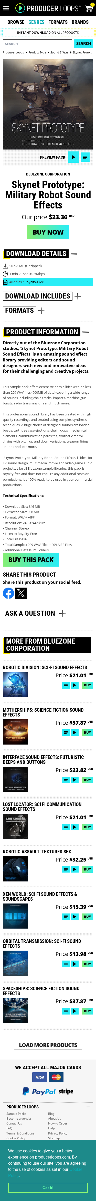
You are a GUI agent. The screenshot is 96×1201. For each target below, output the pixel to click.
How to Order (57, 1123)
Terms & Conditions (20, 1133)
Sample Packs (16, 1113)
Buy (87, 685)
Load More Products (48, 1045)
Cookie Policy (15, 1138)
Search (83, 43)
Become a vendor (18, 1118)
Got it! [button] (48, 1188)
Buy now (48, 232)
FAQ (9, 1128)
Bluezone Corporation (48, 174)
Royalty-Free (34, 282)
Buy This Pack (30, 559)
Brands (80, 22)
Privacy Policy (57, 1133)
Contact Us (14, 1123)
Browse (15, 22)
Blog (51, 1113)
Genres (36, 22)
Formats (58, 22)
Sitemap (54, 1138)
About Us (54, 1118)
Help (51, 1128)
